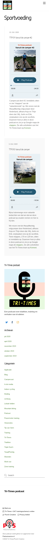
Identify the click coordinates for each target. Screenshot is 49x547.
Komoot (27, 128)
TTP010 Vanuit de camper (19, 149)
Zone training (9, 466)
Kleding (7, 394)
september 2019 (10, 356)
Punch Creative (10, 515)
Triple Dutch (8, 447)
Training (7, 433)
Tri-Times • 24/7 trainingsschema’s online (19, 511)
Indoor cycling (9, 389)
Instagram (13, 497)
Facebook (37, 492)
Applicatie (8, 370)
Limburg (7, 399)
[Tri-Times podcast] (7, 8)
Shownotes (8, 423)
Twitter (25, 492)
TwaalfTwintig (9, 452)
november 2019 (10, 346)
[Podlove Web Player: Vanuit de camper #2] (24, 70)
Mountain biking (10, 408)
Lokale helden (9, 404)
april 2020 (8, 341)
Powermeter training (11, 418)
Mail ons (7, 508)
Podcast (7, 413)
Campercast (9, 379)
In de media (8, 384)
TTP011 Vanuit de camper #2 (20, 38)
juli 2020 (7, 336)
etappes (12, 125)
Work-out (7, 462)
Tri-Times (7, 437)
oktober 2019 (9, 351)
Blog (6, 375)
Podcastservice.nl (8, 536)
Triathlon (7, 442)
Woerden (7, 457)
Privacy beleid (24, 515)
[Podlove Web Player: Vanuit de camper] (24, 182)
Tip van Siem (9, 428)
